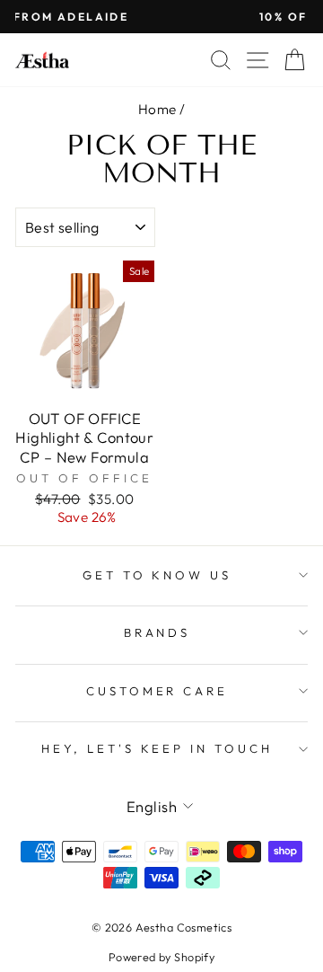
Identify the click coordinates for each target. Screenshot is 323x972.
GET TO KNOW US (157, 575)
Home (157, 109)
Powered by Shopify (161, 957)
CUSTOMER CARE (157, 691)
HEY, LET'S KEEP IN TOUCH (157, 748)
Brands (157, 632)
